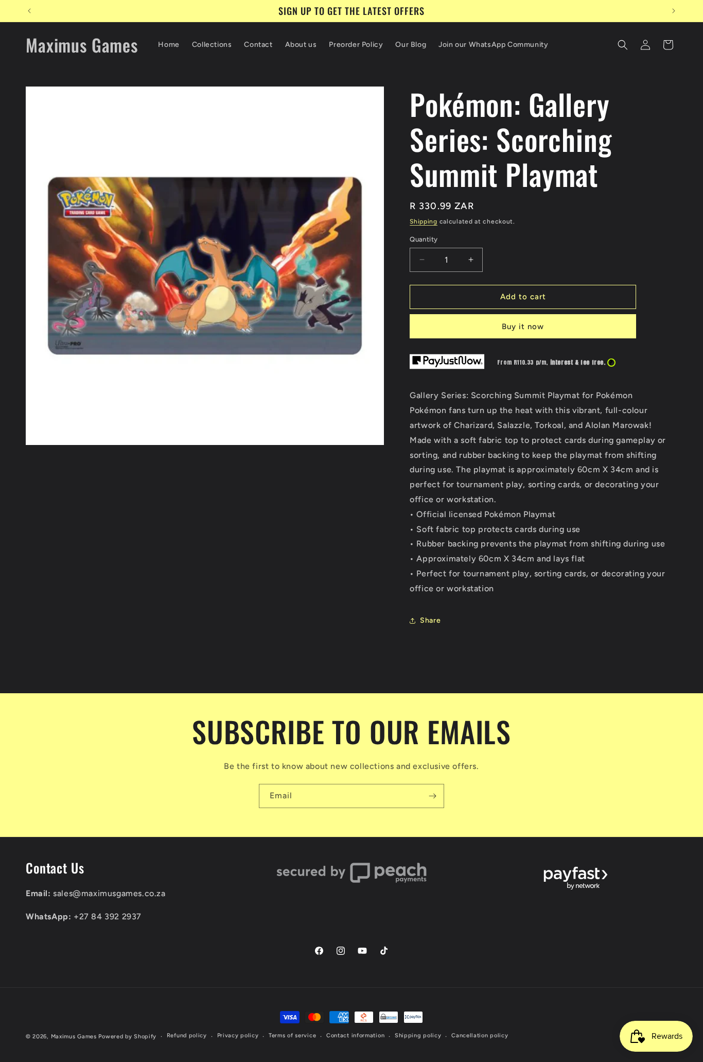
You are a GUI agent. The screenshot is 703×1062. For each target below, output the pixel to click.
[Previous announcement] (29, 11)
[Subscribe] (432, 796)
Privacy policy (238, 1035)
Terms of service (292, 1035)
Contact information (355, 1035)
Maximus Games (74, 1036)
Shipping (423, 221)
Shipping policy (418, 1035)
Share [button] (430, 620)
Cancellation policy (479, 1035)
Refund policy (187, 1035)
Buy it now (523, 326)
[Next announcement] (673, 11)
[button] (622, 44)
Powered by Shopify (127, 1036)
